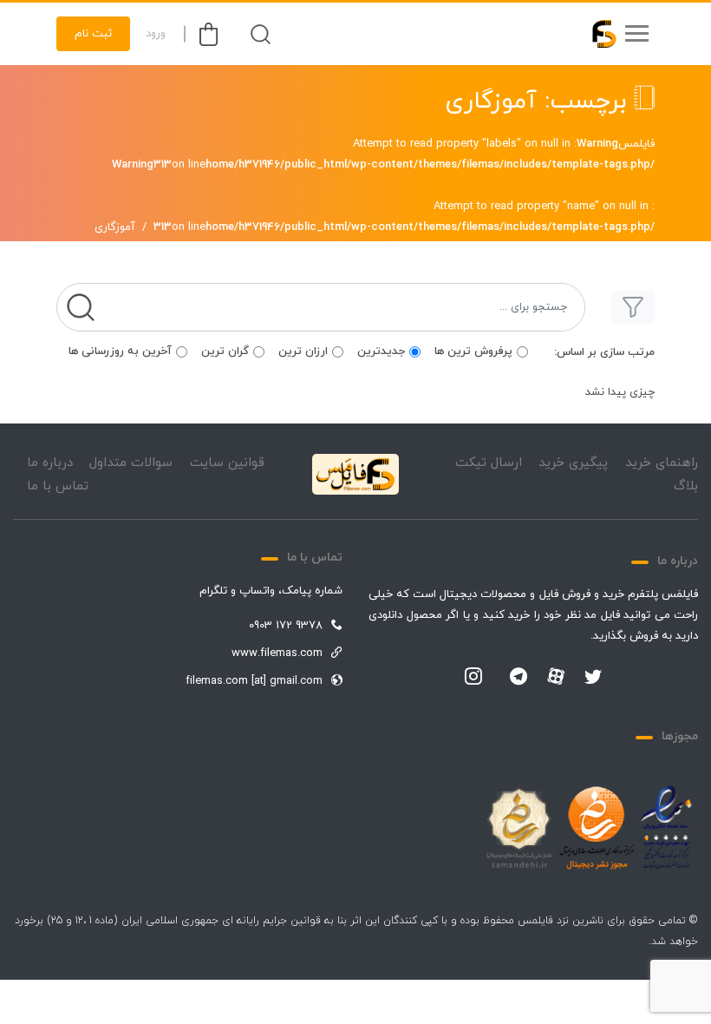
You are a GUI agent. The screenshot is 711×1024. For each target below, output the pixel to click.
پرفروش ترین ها (473, 351)
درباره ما (50, 463)
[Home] (355, 475)
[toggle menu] (636, 33)
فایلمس (636, 144)
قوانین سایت (227, 463)
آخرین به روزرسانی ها (120, 351)
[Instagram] (473, 677)
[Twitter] (593, 677)
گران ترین (225, 351)
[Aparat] (556, 676)
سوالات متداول (131, 463)
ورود (156, 34)
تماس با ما (57, 486)
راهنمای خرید (661, 463)
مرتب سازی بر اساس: (604, 352)
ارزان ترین (303, 351)
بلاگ (686, 486)
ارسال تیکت (488, 463)
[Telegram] (518, 677)
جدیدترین (381, 351)
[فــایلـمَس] (596, 34)
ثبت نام (93, 34)
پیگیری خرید (573, 463)
